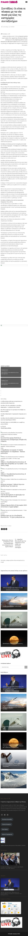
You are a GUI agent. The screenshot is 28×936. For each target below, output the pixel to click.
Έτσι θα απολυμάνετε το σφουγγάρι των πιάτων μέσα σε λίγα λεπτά (13, 495)
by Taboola (3, 426)
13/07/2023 (4, 871)
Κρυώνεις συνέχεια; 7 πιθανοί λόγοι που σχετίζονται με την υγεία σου (12, 485)
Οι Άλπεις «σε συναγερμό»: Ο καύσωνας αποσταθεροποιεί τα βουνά (13, 785)
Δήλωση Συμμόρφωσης (7, 834)
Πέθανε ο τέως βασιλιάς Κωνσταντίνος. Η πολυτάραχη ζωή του (13, 475)
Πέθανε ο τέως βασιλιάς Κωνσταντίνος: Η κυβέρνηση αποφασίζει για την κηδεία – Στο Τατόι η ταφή (14, 463)
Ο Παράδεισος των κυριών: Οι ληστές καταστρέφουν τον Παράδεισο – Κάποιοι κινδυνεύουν (13, 451)
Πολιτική (2, 436)
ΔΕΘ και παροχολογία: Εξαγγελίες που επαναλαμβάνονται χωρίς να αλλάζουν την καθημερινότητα (13, 688)
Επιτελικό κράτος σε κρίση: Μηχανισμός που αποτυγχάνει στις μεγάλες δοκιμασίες (13, 764)
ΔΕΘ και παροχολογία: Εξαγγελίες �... (13, 587)
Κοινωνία (2, 503)
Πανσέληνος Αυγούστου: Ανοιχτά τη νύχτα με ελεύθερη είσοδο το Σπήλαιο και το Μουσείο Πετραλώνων (13, 745)
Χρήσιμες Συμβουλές (5, 493)
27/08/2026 (4, 897)
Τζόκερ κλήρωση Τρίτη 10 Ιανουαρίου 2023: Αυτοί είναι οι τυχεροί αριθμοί (14, 506)
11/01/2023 (5, 26)
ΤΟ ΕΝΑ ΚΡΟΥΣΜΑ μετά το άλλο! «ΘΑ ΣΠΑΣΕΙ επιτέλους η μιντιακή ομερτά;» (12, 867)
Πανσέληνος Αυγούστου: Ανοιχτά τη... (13, 643)
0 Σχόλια (12, 26)
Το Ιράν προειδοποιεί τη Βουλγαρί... (12, 606)
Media (2, 448)
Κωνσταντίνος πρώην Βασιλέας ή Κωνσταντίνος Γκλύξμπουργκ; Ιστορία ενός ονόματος (14, 439)
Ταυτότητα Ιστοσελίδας (7, 819)
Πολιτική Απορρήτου (6, 824)
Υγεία (2, 482)
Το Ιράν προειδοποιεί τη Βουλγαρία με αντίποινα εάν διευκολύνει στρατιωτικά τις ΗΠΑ (13, 707)
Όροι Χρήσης (5, 829)
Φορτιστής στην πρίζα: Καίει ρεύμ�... (13, 625)
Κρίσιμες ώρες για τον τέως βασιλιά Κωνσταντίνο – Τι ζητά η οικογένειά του (13, 516)
